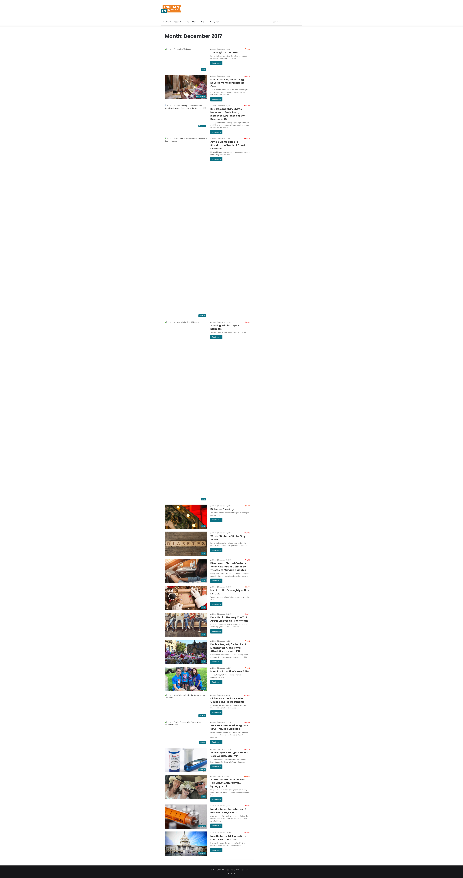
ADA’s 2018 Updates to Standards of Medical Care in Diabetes (228, 145)
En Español (214, 22)
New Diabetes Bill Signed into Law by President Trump (228, 837)
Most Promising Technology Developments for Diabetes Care (227, 83)
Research (177, 22)
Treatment (167, 22)
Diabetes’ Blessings (222, 509)
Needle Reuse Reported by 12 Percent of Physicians (228, 810)
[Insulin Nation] (171, 9)
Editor (213, 49)
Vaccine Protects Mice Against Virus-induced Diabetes (229, 727)
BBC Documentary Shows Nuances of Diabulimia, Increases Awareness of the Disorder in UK (227, 114)
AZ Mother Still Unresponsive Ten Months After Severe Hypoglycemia (227, 783)
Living (187, 22)
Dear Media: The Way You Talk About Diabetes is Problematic (229, 619)
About (203, 22)
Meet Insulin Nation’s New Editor (230, 671)
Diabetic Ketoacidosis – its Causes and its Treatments (227, 700)
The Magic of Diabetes (224, 52)
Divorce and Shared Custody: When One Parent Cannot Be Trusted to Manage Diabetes (228, 567)
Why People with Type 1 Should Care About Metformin (229, 754)
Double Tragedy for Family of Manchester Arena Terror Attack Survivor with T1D (228, 648)
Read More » (216, 63)
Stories (195, 22)
